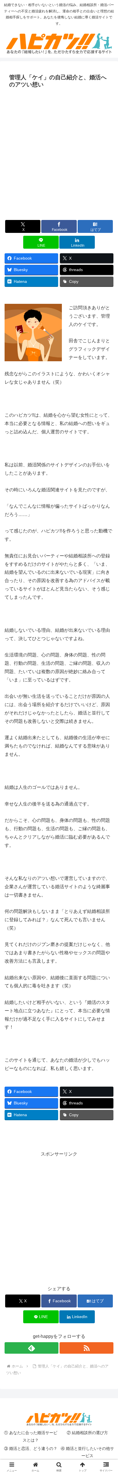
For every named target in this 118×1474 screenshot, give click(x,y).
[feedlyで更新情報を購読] (31, 1348)
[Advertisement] (59, 152)
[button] (106, 987)
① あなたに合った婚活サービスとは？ (30, 1436)
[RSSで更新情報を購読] (86, 1348)
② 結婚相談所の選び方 (87, 1432)
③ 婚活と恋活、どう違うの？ (30, 1448)
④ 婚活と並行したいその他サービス (87, 1452)
